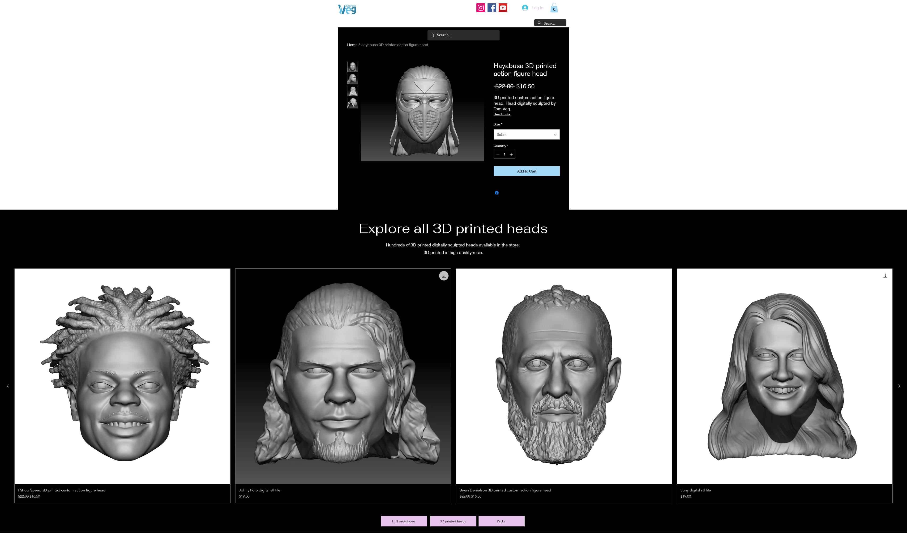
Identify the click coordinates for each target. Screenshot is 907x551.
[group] (453, 386)
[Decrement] (497, 154)
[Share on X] (506, 193)
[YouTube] (503, 7)
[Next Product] (899, 386)
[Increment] (512, 154)
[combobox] (527, 134)
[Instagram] (480, 7)
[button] (554, 8)
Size (498, 124)
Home (352, 44)
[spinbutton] (504, 154)
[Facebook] (492, 7)
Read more (502, 114)
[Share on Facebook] (497, 193)
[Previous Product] (7, 386)
